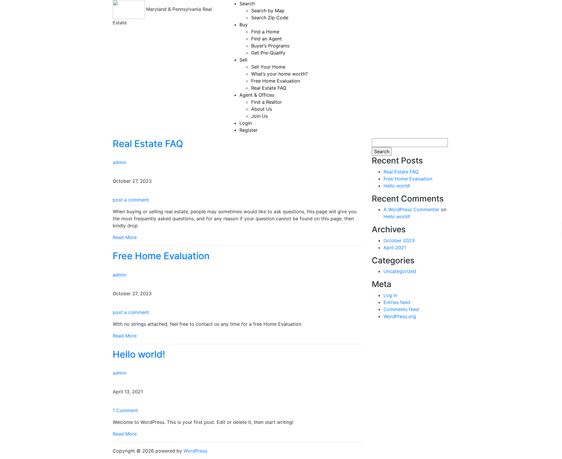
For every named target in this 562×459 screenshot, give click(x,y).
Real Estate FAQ (268, 88)
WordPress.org (399, 316)
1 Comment (125, 410)
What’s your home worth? (279, 74)
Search (247, 3)
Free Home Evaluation (275, 81)
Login (245, 123)
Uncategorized (399, 271)
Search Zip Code (269, 18)
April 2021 (394, 247)
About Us (261, 109)
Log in (390, 295)
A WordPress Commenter (411, 209)
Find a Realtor (266, 102)
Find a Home (265, 32)
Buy (243, 25)
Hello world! (139, 354)
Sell (243, 60)
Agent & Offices (256, 95)
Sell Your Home (268, 67)
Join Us (259, 116)
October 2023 (399, 240)
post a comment (131, 200)
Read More (125, 237)
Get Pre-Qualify (268, 53)
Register (248, 130)
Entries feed (396, 302)
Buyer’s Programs (270, 46)
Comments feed (401, 309)
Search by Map (268, 10)
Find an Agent (266, 39)
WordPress (195, 451)
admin (119, 162)
